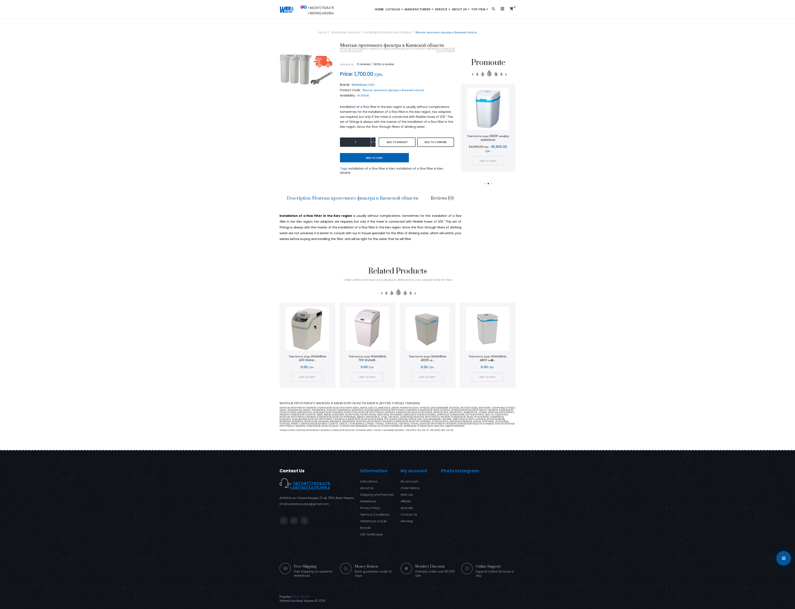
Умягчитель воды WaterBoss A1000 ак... (427, 358)
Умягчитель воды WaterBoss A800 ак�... (487, 358)
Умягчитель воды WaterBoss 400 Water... (307, 358)
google (294, 520)
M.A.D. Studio (301, 597)
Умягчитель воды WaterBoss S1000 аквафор (488, 138)
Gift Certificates (371, 534)
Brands (365, 528)
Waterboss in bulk (373, 521)
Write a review (383, 64)
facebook (283, 520)
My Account (409, 481)
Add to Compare (435, 142)
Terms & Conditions (374, 515)
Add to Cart (374, 158)
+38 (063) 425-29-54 (441, 430)
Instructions (368, 481)
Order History (410, 488)
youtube (304, 520)
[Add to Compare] (488, 109)
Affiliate (406, 501)
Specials (407, 508)
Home (322, 32)
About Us (366, 488)
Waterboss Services (345, 32)
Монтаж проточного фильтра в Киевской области (446, 32)
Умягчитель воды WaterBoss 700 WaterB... (367, 358)
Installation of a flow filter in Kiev (371, 168)
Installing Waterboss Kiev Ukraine (387, 32)
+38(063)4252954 (321, 13)
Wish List (407, 495)
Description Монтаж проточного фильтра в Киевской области (352, 198)
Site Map (407, 521)
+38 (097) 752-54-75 (417, 430)
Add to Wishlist (397, 142)
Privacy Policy (370, 508)
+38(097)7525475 (321, 8)
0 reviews (363, 64)
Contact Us (292, 471)
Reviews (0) (442, 198)
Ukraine (345, 173)
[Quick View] (499, 109)
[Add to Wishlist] (477, 109)
